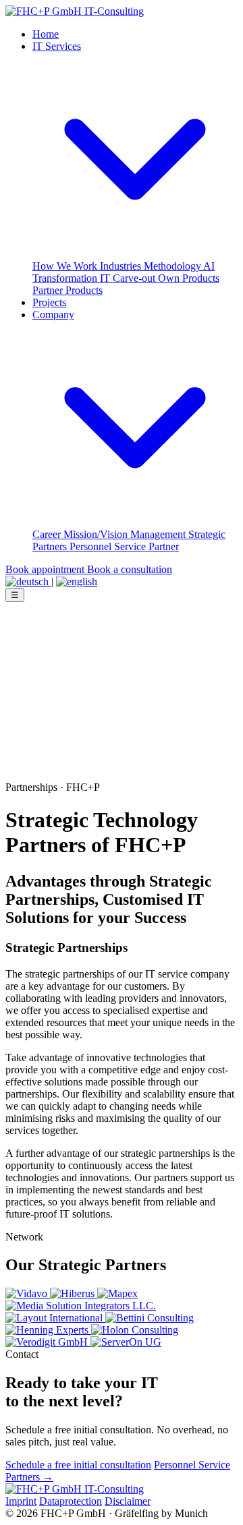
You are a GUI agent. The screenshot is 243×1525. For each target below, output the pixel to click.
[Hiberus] (73, 1293)
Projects (49, 302)
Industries (122, 266)
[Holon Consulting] (134, 1330)
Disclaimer (128, 1501)
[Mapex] (117, 1293)
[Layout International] (55, 1317)
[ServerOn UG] (125, 1342)
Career (47, 534)
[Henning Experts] (48, 1330)
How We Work (66, 266)
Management (159, 534)
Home (45, 34)
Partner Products (67, 290)
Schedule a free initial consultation (78, 1464)
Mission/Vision (96, 534)
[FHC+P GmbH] (74, 11)
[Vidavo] (27, 1293)
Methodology (173, 266)
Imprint (20, 1501)
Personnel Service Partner (124, 546)
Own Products (188, 278)
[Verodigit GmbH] (47, 1342)
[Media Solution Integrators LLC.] (80, 1305)
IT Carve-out (129, 278)
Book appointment (46, 569)
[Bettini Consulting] (149, 1317)
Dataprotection (70, 1501)
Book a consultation (129, 569)
